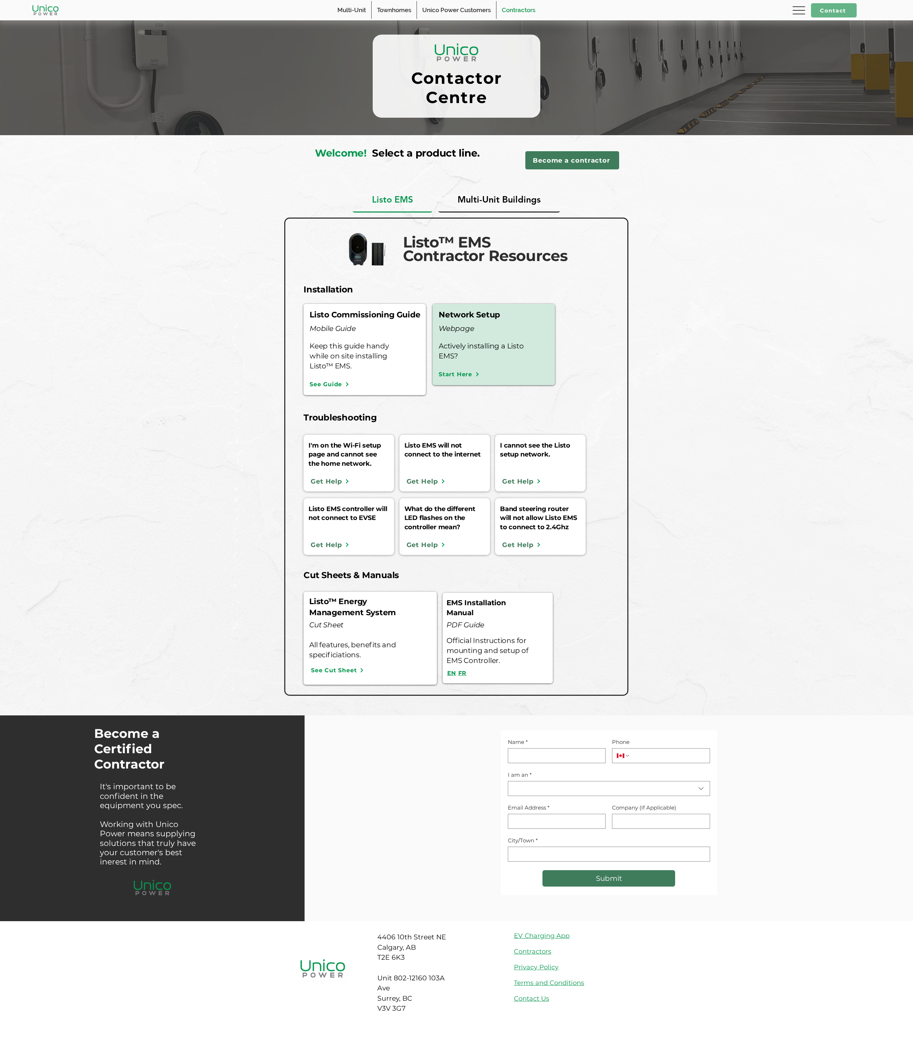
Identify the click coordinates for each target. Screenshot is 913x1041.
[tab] (392, 200)
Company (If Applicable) (644, 808)
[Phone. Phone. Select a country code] (623, 756)
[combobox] (609, 788)
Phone (620, 742)
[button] (798, 10)
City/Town (523, 840)
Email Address (529, 808)
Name (518, 742)
